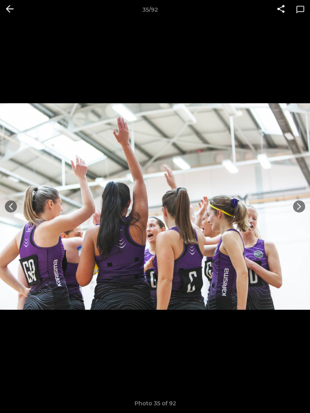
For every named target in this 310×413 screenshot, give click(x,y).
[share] (281, 9)
